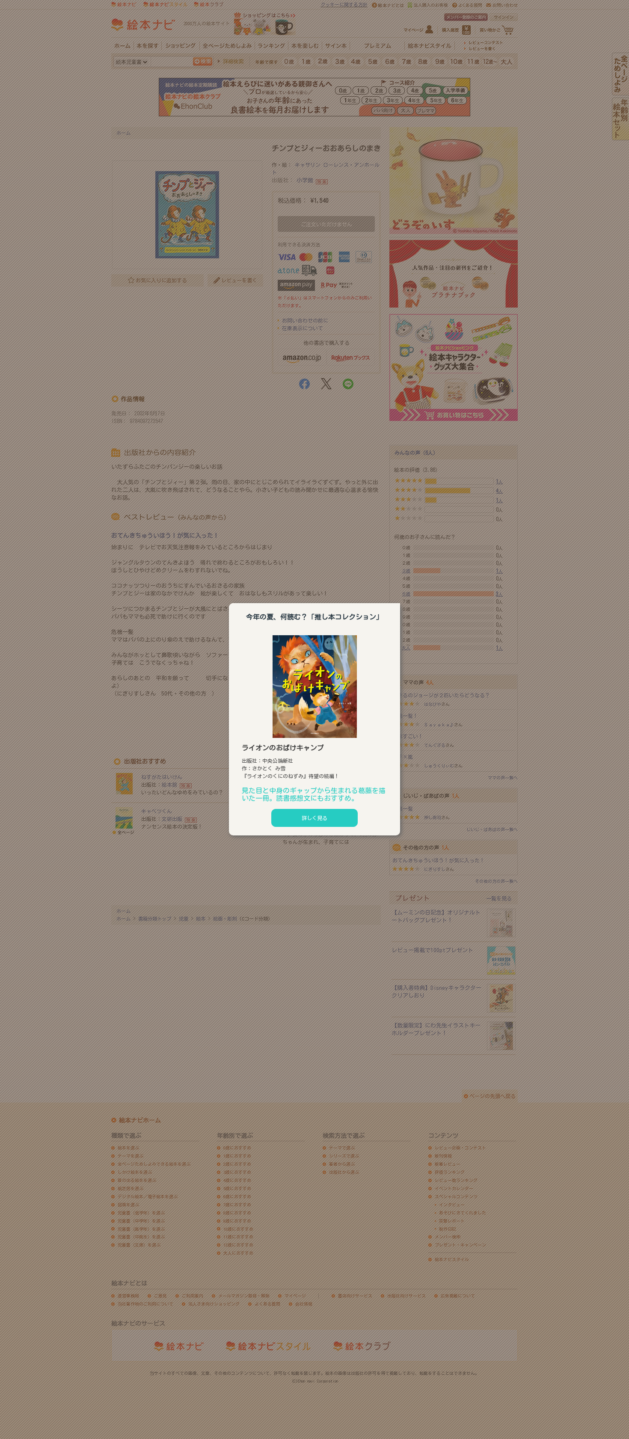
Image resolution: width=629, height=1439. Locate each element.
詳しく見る (314, 817)
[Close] (400, 602)
